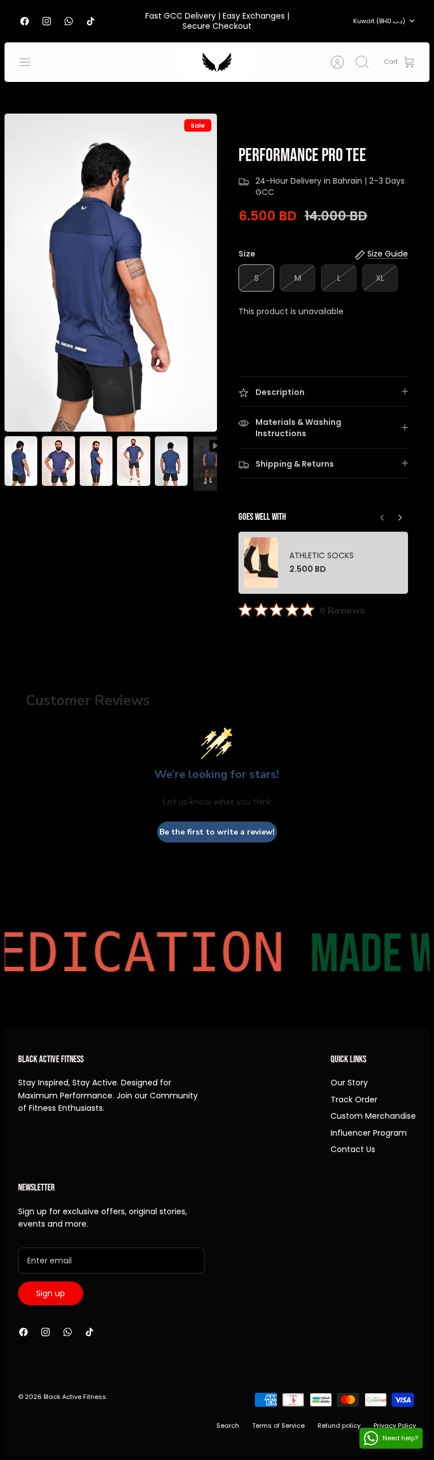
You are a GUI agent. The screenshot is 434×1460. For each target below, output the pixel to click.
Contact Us (353, 1149)
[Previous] (400, 515)
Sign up (50, 1293)
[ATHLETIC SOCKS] (261, 562)
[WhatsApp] (69, 21)
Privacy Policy (395, 1425)
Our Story (349, 1082)
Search (227, 1425)
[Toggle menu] (30, 62)
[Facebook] (25, 21)
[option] (111, 273)
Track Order (354, 1099)
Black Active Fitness (75, 1396)
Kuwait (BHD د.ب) (379, 20)
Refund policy (339, 1425)
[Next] (382, 515)
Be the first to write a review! (217, 832)
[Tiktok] (91, 21)
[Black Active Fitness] (217, 62)
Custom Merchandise (373, 1116)
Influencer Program (369, 1133)
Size (246, 254)
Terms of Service (278, 1425)
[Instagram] (47, 21)
